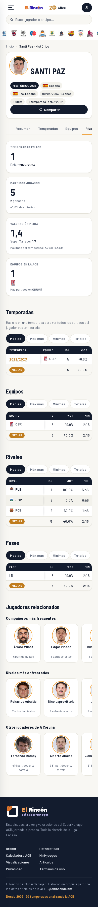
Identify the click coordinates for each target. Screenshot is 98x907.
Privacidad (14, 869)
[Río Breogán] (33, 33)
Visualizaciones (18, 862)
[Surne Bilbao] (23, 33)
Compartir (52, 109)
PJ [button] (67, 350)
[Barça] (71, 33)
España (54, 85)
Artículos (46, 862)
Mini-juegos (48, 855)
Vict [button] (84, 350)
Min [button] (87, 415)
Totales (80, 338)
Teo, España (27, 93)
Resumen (23, 128)
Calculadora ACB (18, 855)
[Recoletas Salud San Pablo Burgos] (42, 33)
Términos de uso (52, 869)
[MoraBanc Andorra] (4, 33)
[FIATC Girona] (80, 33)
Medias (15, 338)
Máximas (37, 338)
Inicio (10, 46)
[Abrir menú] (11, 8)
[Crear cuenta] (87, 7)
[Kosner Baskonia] (14, 33)
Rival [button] (13, 481)
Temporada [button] (18, 350)
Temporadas (48, 128)
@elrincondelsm (60, 889)
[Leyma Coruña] (61, 33)
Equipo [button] (48, 350)
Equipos (71, 128)
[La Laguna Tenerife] (52, 33)
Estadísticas (49, 848)
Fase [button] (12, 567)
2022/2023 (18, 359)
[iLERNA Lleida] (90, 33)
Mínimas (59, 338)
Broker (11, 848)
